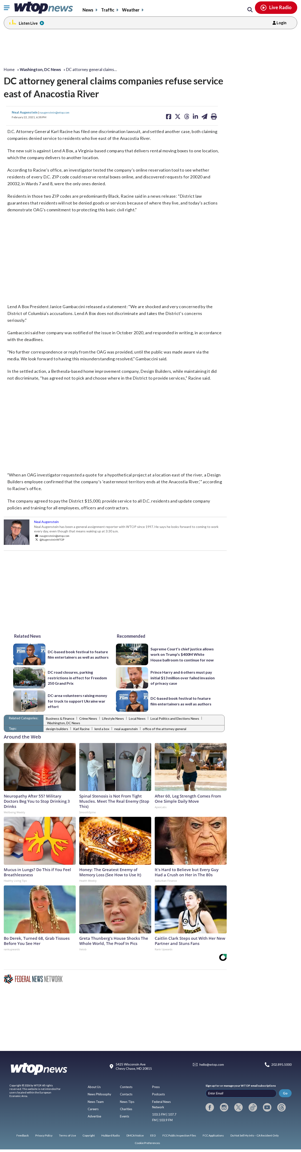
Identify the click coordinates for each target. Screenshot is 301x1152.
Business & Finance (60, 718)
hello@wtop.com (211, 1065)
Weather (130, 9)
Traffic (107, 9)
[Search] (250, 10)
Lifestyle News (113, 718)
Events (124, 1116)
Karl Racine (81, 729)
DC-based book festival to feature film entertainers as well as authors (78, 654)
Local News (137, 718)
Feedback (22, 1135)
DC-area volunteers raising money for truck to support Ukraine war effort (77, 701)
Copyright (89, 1135)
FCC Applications (213, 1135)
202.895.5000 (281, 1065)
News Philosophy (99, 1094)
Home (9, 69)
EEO (153, 1135)
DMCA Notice (135, 1135)
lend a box (102, 729)
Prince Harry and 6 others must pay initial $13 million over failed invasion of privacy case (182, 677)
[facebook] (210, 1107)
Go (285, 1093)
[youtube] (267, 1107)
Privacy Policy (43, 1135)
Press (156, 1087)
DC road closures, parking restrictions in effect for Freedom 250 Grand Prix (77, 677)
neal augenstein (126, 729)
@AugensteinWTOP (51, 539)
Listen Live (28, 23)
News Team (96, 1102)
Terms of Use (67, 1135)
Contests (126, 1087)
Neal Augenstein (25, 112)
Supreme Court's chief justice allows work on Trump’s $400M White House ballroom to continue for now (182, 654)
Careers (93, 1109)
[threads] (281, 1107)
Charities (126, 1109)
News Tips (127, 1102)
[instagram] (224, 1107)
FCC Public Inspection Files (179, 1135)
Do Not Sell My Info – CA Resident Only (254, 1135)
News (88, 9)
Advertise (94, 1116)
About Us (94, 1087)
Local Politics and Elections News (174, 718)
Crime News (88, 718)
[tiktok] (253, 1107)
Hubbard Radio (110, 1135)
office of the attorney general (164, 729)
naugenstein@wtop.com (54, 112)
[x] (238, 1107)
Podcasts (158, 1094)
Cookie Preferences (147, 1143)
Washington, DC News (63, 723)
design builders (57, 729)
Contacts (126, 1094)
